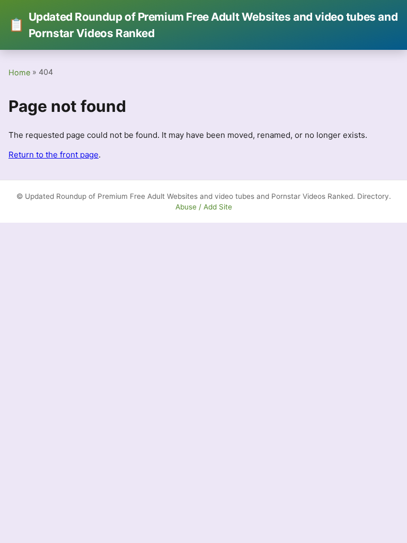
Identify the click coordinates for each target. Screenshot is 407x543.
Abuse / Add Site (203, 207)
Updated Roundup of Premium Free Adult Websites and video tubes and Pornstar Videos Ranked (202, 25)
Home (19, 72)
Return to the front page (53, 155)
